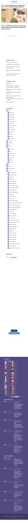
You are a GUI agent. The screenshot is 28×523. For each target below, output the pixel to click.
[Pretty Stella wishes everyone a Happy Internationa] (14, 299)
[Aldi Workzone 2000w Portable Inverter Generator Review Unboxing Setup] (8, 458)
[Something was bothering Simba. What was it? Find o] (14, 307)
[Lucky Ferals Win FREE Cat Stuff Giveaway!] (8, 414)
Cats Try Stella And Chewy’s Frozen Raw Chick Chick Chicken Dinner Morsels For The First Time (13, 27)
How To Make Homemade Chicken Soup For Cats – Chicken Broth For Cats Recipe (18, 474)
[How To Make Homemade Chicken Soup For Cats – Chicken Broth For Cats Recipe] (8, 471)
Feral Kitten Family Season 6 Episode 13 (13, 71)
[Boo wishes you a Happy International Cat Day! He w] (14, 290)
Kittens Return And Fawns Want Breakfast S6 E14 (13, 67)
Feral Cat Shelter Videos (17, 482)
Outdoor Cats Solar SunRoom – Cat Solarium (19, 486)
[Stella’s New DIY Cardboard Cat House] (8, 494)
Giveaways (16, 401)
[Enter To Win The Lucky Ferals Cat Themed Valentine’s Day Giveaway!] (8, 447)
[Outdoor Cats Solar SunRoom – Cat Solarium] (8, 484)
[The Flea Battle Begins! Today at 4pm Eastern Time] (14, 264)
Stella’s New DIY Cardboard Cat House (18, 495)
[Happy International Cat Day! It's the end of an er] (14, 316)
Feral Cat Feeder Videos (19, 500)
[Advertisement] (14, 48)
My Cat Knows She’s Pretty (11, 62)
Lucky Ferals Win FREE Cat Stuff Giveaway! (18, 415)
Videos (9, 24)
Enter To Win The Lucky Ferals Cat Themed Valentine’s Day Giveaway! (18, 449)
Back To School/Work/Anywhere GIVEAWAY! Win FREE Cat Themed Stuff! (18, 405)
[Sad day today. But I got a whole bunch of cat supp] (14, 282)
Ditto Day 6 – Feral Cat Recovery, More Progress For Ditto (13, 74)
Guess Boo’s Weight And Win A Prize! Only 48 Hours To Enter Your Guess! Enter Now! (18, 438)
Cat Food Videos (4, 24)
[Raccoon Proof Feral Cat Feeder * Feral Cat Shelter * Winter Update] (8, 503)
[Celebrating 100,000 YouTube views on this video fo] (14, 325)
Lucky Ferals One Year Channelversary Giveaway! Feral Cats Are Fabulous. (18, 424)
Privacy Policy (14, 517)
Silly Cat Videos (17, 492)
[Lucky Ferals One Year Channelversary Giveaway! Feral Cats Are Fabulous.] (8, 422)
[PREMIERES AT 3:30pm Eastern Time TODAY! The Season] (14, 273)
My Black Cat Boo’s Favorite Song (13, 64)
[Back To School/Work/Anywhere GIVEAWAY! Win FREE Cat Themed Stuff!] (8, 404)
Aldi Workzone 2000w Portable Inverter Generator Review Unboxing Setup (18, 462)
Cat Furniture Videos (18, 491)
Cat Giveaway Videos (18, 430)
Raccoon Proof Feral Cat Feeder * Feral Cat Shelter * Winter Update (18, 508)
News (20, 401)
